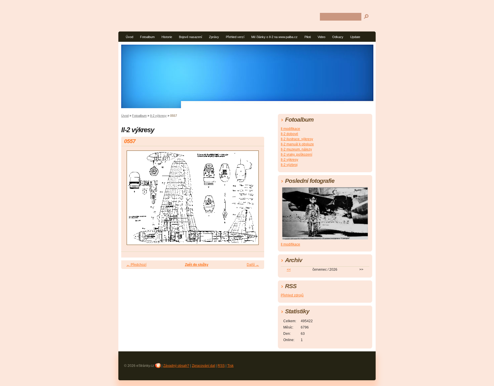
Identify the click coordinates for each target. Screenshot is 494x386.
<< (289, 270)
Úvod (129, 37)
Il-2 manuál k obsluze (297, 144)
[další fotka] (254, 200)
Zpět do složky (196, 265)
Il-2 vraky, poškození (296, 155)
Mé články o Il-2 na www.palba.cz (274, 37)
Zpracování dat (203, 366)
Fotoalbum (147, 37)
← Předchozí (136, 265)
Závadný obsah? (176, 366)
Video (321, 37)
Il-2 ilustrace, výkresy (297, 139)
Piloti (307, 37)
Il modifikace (290, 129)
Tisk (230, 366)
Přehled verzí (235, 37)
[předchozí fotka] (130, 200)
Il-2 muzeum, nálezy (296, 149)
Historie (167, 37)
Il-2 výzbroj (289, 165)
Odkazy (337, 37)
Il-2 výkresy (158, 115)
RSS (221, 366)
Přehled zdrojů (292, 295)
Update (355, 37)
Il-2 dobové (289, 134)
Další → (253, 265)
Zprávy (214, 37)
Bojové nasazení (190, 37)
